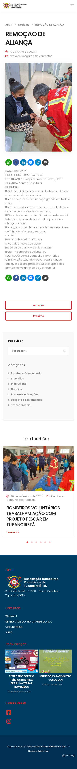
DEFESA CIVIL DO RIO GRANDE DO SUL (28, 621)
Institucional (19, 384)
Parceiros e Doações (24, 394)
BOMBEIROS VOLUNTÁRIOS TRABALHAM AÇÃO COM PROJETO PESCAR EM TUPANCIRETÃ (33, 516)
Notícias (15, 56)
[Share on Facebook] (16, 162)
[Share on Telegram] (38, 162)
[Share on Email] (45, 162)
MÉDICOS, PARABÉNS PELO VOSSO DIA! (55, 678)
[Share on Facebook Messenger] (30, 162)
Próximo (38, 316)
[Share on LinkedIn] (23, 162)
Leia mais (12, 532)
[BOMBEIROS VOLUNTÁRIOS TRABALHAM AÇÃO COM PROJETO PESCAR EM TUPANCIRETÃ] (38, 468)
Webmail (11, 616)
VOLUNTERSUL (14, 627)
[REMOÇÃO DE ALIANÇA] (38, 108)
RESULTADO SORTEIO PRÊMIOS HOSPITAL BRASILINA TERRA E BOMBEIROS (21, 681)
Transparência (20, 405)
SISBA (8, 632)
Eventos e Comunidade (26, 373)
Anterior (38, 305)
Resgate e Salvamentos (37, 56)
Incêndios (17, 378)
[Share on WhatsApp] (8, 162)
